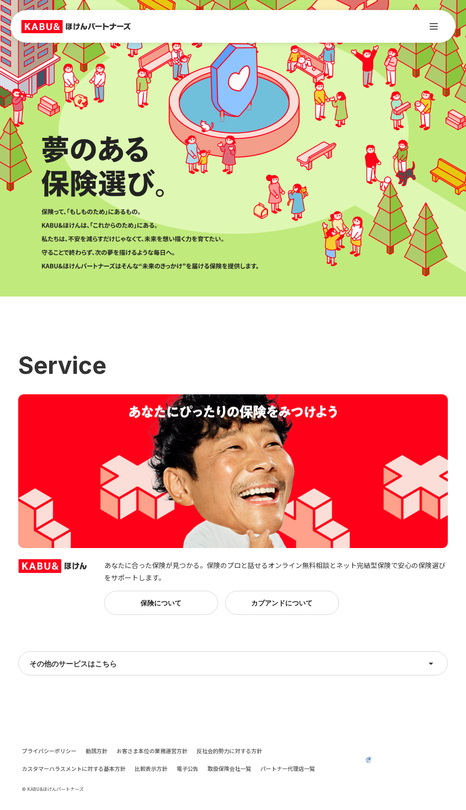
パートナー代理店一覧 (287, 768)
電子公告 (187, 768)
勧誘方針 (96, 751)
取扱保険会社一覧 (229, 768)
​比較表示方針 (151, 768)
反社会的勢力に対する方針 (229, 751)
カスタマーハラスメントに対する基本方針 (74, 768)
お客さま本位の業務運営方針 (151, 751)
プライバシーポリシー (49, 751)
